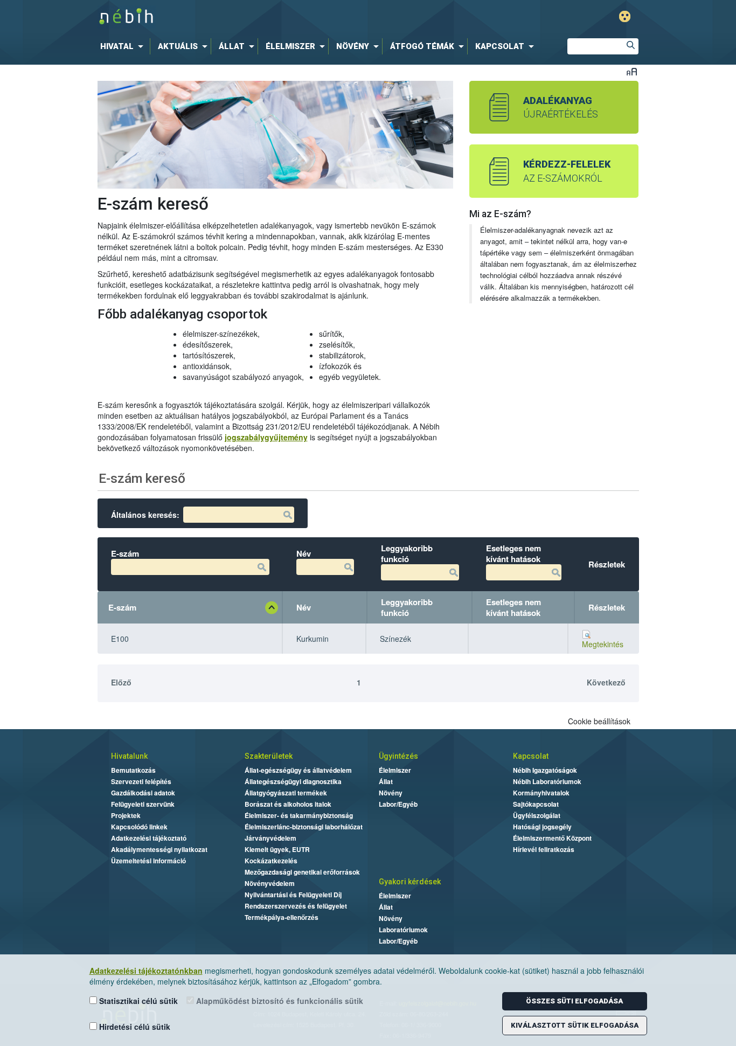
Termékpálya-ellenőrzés (281, 917)
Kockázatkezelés (271, 860)
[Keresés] (630, 46)
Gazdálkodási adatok (143, 793)
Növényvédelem (270, 883)
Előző (121, 682)
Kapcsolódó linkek (139, 827)
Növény (390, 793)
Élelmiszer (395, 770)
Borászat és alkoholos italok (288, 804)
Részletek (606, 607)
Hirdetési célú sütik (133, 1026)
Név (303, 607)
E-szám (122, 607)
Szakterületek (269, 756)
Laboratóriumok (403, 929)
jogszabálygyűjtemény (266, 437)
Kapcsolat (530, 756)
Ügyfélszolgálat (536, 815)
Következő (606, 682)
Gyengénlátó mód (624, 16)
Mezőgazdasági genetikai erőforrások (302, 872)
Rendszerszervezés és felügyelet (296, 906)
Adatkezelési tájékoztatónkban (146, 970)
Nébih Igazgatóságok (545, 770)
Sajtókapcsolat (536, 804)
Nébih (256, 17)
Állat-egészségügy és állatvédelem (298, 770)
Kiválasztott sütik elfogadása (574, 1025)
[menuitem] (124, 46)
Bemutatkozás (133, 770)
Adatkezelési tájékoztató (148, 838)
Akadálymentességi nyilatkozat (159, 849)
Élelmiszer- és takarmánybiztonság (299, 815)
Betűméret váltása (631, 71)
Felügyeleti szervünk (143, 804)
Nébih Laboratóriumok (547, 781)
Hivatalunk (129, 756)
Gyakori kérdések (410, 881)
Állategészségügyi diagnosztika (293, 781)
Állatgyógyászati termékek (286, 793)
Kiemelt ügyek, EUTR (277, 849)
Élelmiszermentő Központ (552, 838)
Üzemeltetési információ (148, 860)
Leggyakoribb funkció (407, 607)
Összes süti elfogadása (574, 1001)
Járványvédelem (270, 838)
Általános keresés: (145, 514)
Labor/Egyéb (398, 804)
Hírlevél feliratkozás (543, 849)
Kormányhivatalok (541, 793)
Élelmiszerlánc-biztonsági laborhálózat (304, 827)
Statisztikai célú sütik (137, 1000)
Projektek (126, 815)
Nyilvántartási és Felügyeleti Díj (293, 894)
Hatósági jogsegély (542, 827)
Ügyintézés (398, 756)
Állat (386, 781)
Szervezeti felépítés (141, 781)
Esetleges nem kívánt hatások (513, 607)
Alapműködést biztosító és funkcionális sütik (278, 1000)
